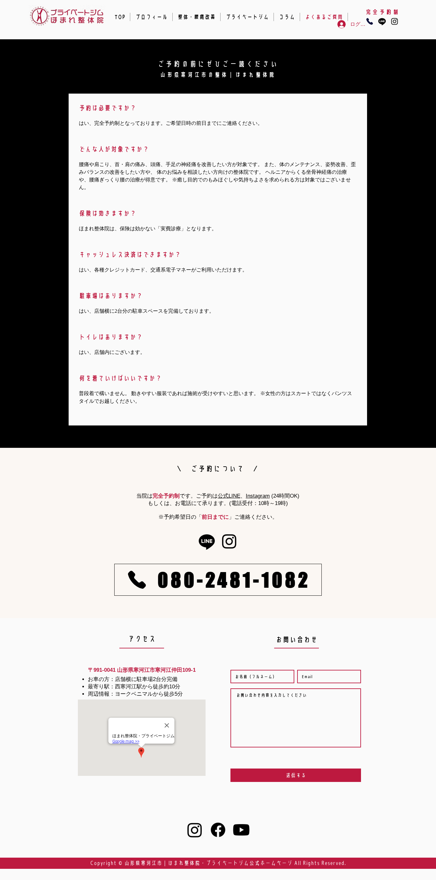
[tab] (218, 259)
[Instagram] (394, 21)
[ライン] (382, 21)
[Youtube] (241, 829)
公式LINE (229, 496)
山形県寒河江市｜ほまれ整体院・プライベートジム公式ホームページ (208, 863)
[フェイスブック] (218, 829)
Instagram (258, 496)
